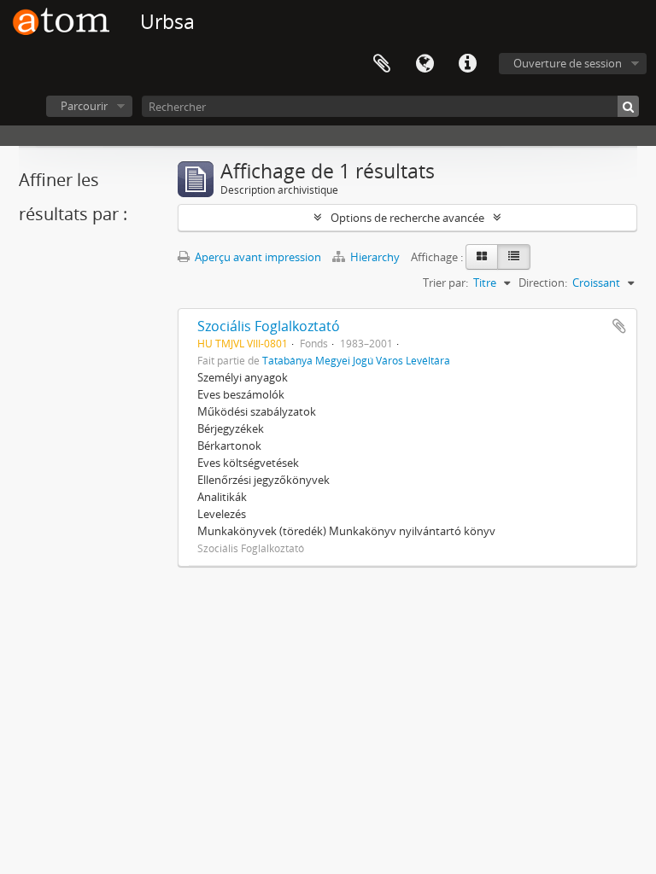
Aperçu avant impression (256, 257)
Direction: (542, 282)
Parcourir (84, 106)
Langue (424, 64)
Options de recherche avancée (407, 217)
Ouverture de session (567, 63)
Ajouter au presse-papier (619, 326)
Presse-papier (381, 64)
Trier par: (445, 282)
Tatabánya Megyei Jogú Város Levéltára (356, 360)
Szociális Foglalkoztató (268, 326)
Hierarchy (375, 257)
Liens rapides (467, 64)
